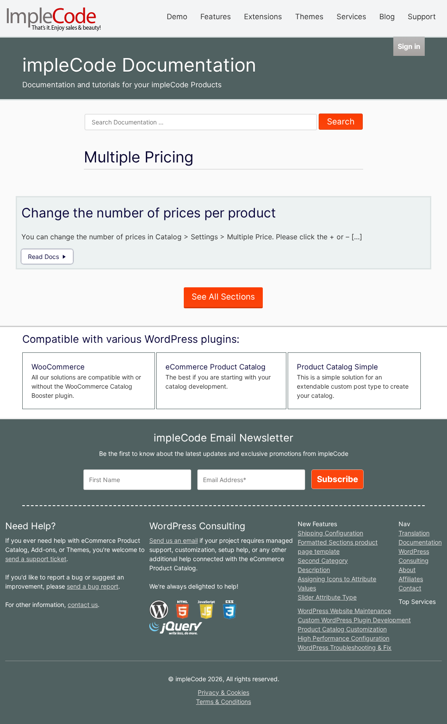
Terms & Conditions (223, 701)
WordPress (414, 551)
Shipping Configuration (330, 533)
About (407, 569)
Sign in (409, 46)
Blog (387, 16)
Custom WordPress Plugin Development (354, 620)
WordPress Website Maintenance (344, 610)
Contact (410, 588)
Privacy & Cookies (223, 692)
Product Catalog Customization (342, 629)
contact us (83, 604)
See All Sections (223, 297)
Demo (177, 16)
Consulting (414, 560)
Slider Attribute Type (327, 597)
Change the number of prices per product (148, 213)
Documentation (420, 542)
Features (215, 16)
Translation (414, 533)
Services (351, 16)
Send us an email (173, 540)
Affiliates (411, 579)
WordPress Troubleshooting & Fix (345, 647)
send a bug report (92, 586)
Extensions (263, 16)
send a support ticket (35, 558)
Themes (309, 16)
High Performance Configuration (343, 638)
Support (422, 16)
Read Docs (43, 256)
